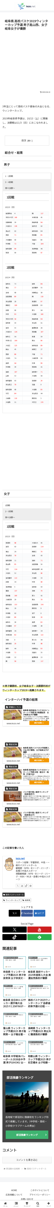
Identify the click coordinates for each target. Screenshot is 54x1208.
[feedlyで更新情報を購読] (30, 886)
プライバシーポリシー (39, 1194)
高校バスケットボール (15, 894)
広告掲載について (14, 1194)
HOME (14, 1190)
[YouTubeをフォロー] (22, 886)
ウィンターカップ (13, 900)
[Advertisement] (27, 60)
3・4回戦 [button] (9, 182)
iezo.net (20, 858)
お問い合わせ (27, 1198)
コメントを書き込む (27, 1160)
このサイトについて (39, 1190)
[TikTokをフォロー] (26, 886)
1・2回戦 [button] (9, 176)
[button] (48, 706)
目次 (23, 140)
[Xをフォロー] (18, 886)
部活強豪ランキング (27, 1135)
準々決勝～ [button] (10, 188)
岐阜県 (27, 900)
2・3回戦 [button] (9, 511)
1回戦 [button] (7, 505)
